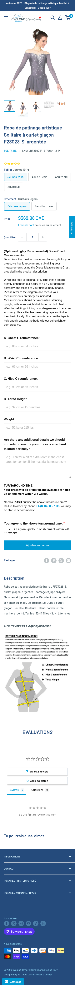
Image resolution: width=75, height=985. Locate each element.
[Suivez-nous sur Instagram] (21, 923)
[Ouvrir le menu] (6, 17)
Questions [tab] (37, 789)
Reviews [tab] (14, 789)
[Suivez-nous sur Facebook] (6, 923)
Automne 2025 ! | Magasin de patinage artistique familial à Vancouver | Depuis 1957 (37, 5)
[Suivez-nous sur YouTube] (28, 923)
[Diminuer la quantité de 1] (22, 237)
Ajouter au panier (37, 545)
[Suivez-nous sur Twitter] (14, 923)
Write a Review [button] (39, 771)
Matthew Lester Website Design (35, 974)
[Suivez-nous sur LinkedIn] (43, 923)
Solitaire (10, 150)
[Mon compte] (60, 18)
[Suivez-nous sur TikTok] (35, 923)
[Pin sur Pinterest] (54, 560)
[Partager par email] (68, 560)
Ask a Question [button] (39, 780)
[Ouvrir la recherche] (53, 18)
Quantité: (10, 237)
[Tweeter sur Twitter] (61, 560)
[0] (68, 17)
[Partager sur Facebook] (46, 560)
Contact (14, 981)
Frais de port (26, 225)
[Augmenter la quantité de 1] (43, 237)
